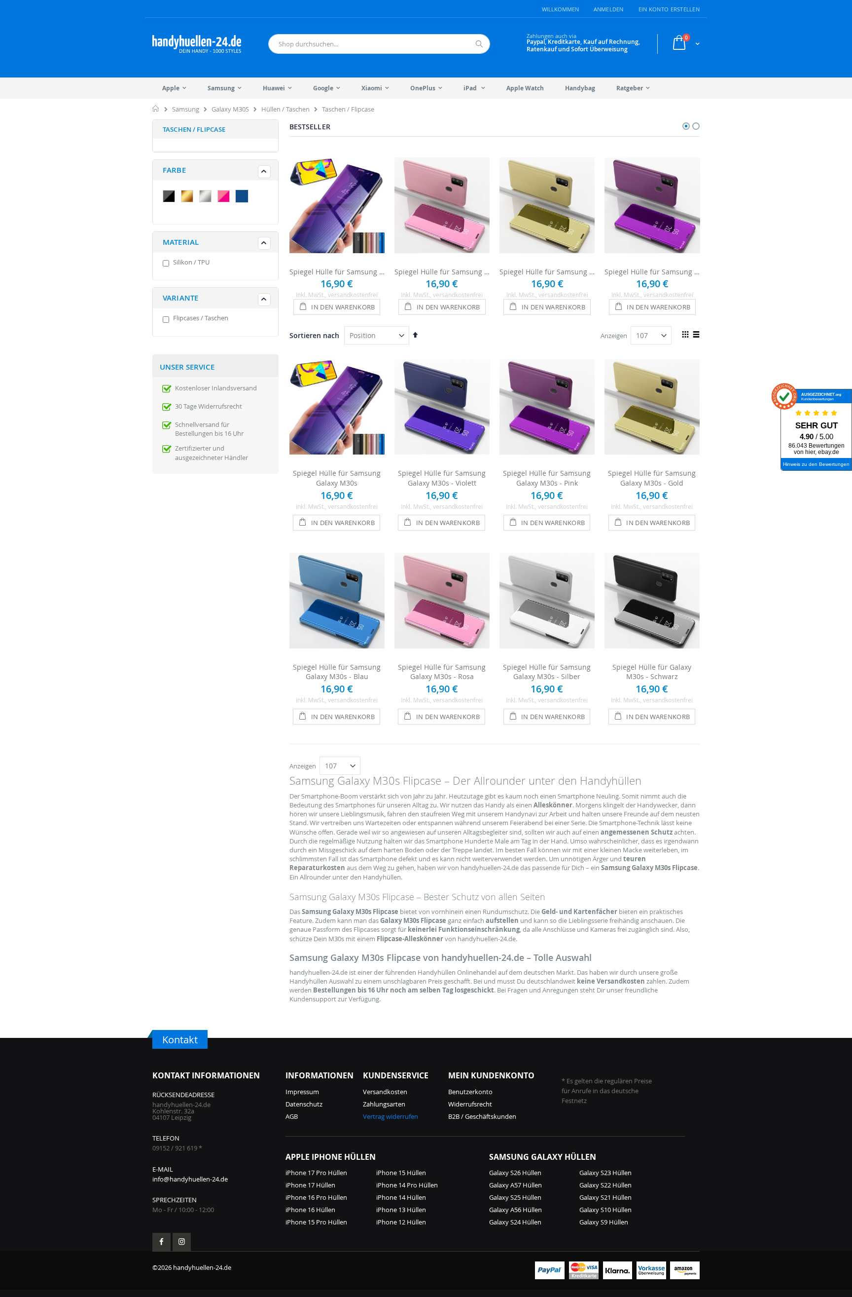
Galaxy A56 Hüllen (515, 1209)
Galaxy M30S (230, 109)
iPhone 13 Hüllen (401, 1209)
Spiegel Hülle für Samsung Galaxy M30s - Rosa (442, 271)
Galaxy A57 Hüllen (515, 1185)
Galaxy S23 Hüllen (605, 1172)
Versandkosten (385, 1091)
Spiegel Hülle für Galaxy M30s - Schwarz (651, 672)
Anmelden (609, 9)
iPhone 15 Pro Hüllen (316, 1222)
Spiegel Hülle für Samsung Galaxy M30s (337, 271)
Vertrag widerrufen (390, 1116)
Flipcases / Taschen (200, 317)
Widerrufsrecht (470, 1104)
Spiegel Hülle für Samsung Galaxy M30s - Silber (547, 672)
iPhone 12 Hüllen (401, 1222)
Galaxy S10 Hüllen (605, 1209)
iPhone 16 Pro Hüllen (316, 1197)
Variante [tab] (180, 298)
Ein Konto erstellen (669, 9)
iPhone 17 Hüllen (310, 1185)
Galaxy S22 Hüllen (605, 1185)
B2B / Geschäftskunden (482, 1116)
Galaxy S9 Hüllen (603, 1222)
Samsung (185, 109)
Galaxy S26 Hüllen (515, 1172)
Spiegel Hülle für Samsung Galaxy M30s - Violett (442, 478)
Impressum (302, 1091)
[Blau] (244, 197)
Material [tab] (181, 242)
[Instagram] (182, 1242)
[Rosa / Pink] (225, 197)
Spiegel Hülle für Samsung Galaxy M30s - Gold (547, 271)
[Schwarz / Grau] (171, 197)
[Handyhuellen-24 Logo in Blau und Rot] (196, 44)
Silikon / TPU (191, 262)
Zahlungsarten (384, 1104)
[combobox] (379, 44)
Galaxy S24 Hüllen (515, 1222)
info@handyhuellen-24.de (190, 1179)
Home (156, 108)
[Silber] (207, 197)
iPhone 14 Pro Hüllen (407, 1185)
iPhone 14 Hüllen (401, 1197)
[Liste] (696, 335)
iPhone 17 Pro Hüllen (316, 1172)
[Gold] (189, 197)
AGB (291, 1116)
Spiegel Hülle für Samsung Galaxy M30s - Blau (337, 672)
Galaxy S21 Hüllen (605, 1197)
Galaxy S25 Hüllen (515, 1197)
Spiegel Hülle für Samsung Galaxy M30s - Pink (652, 271)
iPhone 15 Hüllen (401, 1172)
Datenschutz (303, 1104)
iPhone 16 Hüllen (310, 1209)
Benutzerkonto (470, 1091)
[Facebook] (161, 1242)
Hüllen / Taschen (285, 109)
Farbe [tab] (174, 170)
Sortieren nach (314, 335)
